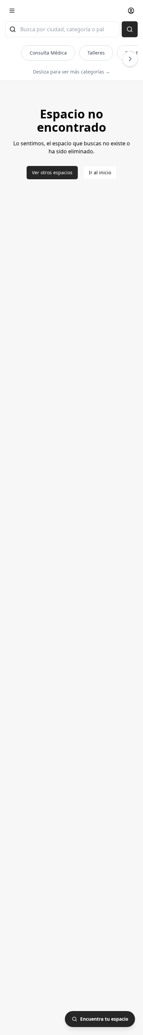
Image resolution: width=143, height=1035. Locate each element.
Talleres (96, 53)
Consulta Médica (48, 53)
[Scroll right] (130, 59)
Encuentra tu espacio (104, 1019)
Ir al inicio (100, 172)
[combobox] (62, 29)
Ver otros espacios (52, 172)
